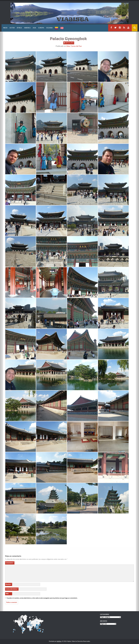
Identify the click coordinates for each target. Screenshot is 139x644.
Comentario (10, 563)
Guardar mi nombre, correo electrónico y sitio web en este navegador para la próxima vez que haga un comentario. (42, 598)
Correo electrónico (12, 589)
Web (7, 593)
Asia (68, 46)
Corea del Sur (76, 46)
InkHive (59, 641)
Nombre (9, 584)
